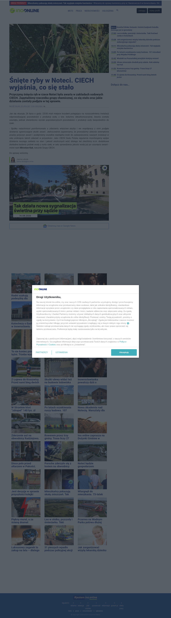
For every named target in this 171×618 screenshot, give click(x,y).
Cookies (52, 344)
